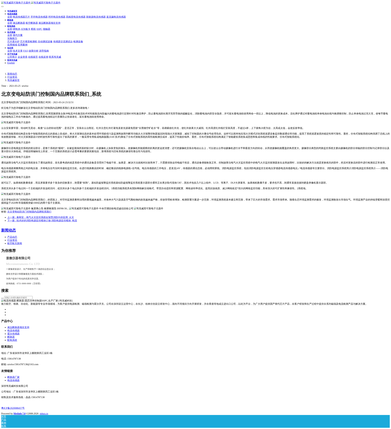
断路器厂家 (13, 377)
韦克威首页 (12, 11)
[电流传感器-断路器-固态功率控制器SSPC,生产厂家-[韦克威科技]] (195, 2)
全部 (9, 17)
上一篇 (40, 217)
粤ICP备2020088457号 (13, 408)
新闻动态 (12, 74)
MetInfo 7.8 (19, 413)
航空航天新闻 (14, 243)
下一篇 (42, 220)
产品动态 (12, 237)
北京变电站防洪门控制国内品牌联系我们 (29, 211)
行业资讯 (12, 77)
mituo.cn (44, 413)
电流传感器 (13, 380)
